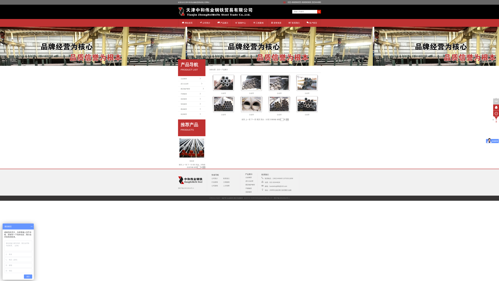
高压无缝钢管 (238, 198)
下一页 (189, 165)
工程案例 (260, 23)
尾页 (194, 165)
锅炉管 (224, 198)
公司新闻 (215, 186)
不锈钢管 (184, 94)
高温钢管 (184, 109)
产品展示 (224, 23)
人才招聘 (226, 186)
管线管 (191, 161)
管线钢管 (184, 104)
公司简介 (206, 23)
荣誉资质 (277, 23)
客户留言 (313, 23)
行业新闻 (215, 182)
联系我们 (296, 23)
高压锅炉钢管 (185, 89)
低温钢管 (184, 114)
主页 (218, 70)
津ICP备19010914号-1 (186, 188)
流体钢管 (184, 99)
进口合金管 (184, 84)
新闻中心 (242, 23)
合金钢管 (184, 79)
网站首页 (189, 23)
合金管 (223, 93)
